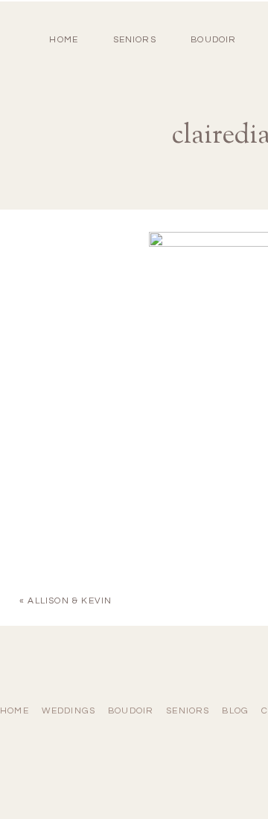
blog (235, 711)
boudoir (213, 40)
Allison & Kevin (70, 601)
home (63, 40)
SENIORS (134, 40)
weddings (69, 711)
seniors (187, 711)
